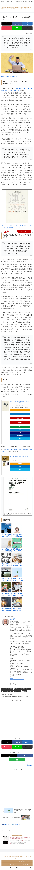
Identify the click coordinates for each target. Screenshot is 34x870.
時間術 (24, 691)
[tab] (6, 824)
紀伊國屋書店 (20, 435)
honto (20, 429)
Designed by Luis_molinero (9, 76)
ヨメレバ (22, 405)
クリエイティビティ (7, 691)
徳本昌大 (12, 619)
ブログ (29, 688)
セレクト (5, 688)
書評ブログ (16, 90)
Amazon (20, 409)
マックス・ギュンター (8, 694)
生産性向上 (22, 688)
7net (20, 426)
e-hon (20, 432)
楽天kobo (20, 422)
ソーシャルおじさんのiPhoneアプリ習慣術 (20, 456)
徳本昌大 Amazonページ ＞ (17, 679)
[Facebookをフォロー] (13, 684)
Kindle (20, 414)
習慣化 (11, 688)
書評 (16, 688)
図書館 (20, 438)
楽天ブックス (20, 418)
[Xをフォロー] (11, 684)
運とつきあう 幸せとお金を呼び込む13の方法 (20, 402)
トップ (9, 861)
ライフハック (18, 691)
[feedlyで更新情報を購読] (16, 684)
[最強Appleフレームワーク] (17, 840)
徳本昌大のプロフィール (24, 861)
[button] (27, 28)
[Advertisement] (17, 719)
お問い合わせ (24, 864)
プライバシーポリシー (9, 864)
